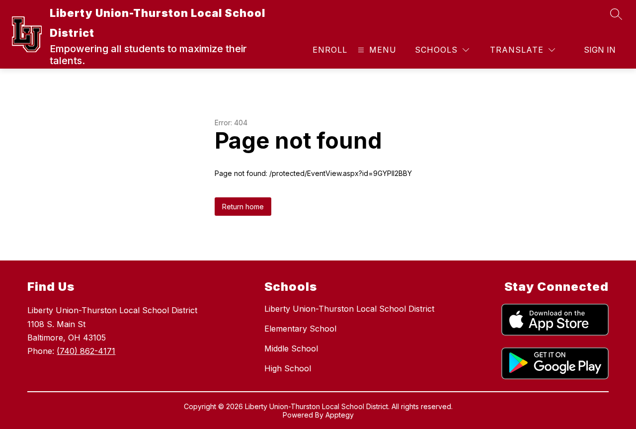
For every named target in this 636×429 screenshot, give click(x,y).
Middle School (291, 348)
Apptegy (339, 415)
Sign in (600, 50)
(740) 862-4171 (86, 351)
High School (287, 368)
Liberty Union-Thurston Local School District (349, 309)
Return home (243, 206)
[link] (330, 50)
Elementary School (300, 329)
